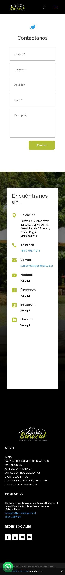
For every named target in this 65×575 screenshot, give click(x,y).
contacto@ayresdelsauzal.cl (20, 513)
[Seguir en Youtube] (22, 537)
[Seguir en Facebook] (8, 537)
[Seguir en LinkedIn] (29, 537)
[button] (8, 567)
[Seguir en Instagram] (15, 537)
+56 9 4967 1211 (13, 517)
